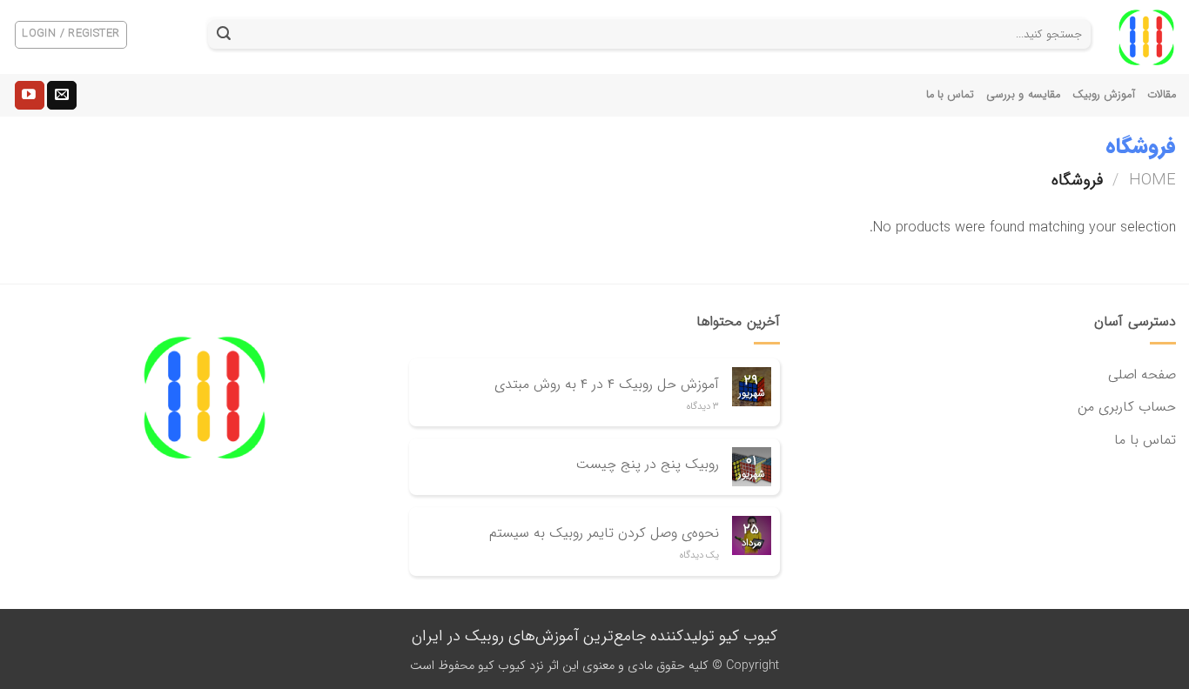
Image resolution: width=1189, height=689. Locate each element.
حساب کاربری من (1127, 407)
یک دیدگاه (699, 555)
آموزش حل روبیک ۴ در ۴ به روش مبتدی (606, 384)
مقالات (1161, 95)
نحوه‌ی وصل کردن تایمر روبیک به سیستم (604, 533)
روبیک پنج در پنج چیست (647, 464)
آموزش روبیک (1103, 95)
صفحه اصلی (1142, 374)
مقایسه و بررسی (1023, 95)
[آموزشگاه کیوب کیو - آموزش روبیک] (1146, 37)
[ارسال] (223, 35)
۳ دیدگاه (703, 406)
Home (1152, 180)
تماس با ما (950, 95)
